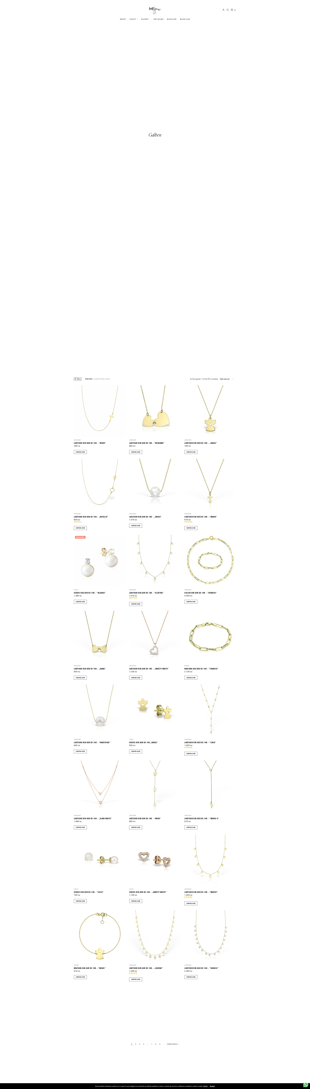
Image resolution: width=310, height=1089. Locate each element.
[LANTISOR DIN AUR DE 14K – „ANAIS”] (155, 484)
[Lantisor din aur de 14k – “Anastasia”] (100, 710)
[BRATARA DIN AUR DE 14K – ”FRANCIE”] (210, 636)
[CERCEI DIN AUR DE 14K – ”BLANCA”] (100, 560)
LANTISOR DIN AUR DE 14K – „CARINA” (146, 968)
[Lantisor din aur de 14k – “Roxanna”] (155, 411)
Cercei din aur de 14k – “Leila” (89, 892)
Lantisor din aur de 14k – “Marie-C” (201, 818)
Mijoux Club (185, 19)
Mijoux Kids (172, 19)
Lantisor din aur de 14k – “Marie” (200, 516)
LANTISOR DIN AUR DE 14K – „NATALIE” (91, 516)
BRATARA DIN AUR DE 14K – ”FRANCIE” (201, 668)
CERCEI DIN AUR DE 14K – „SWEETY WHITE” (148, 892)
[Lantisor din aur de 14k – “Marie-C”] (210, 786)
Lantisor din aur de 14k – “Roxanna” (146, 443)
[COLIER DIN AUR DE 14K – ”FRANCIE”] (210, 560)
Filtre (79, 379)
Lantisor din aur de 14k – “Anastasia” (92, 742)
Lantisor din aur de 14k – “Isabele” (201, 968)
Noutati (123, 19)
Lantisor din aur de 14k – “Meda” (90, 443)
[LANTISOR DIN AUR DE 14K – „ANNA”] (100, 636)
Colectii (133, 19)
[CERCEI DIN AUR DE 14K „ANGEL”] (155, 710)
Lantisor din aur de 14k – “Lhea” (200, 742)
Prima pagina (88, 379)
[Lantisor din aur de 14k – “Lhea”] (210, 710)
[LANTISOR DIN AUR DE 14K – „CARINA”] (155, 936)
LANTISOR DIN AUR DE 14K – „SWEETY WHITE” (149, 668)
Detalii (205, 1086)
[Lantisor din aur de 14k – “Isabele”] (210, 936)
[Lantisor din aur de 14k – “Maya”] (155, 786)
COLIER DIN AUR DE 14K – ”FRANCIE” (200, 592)
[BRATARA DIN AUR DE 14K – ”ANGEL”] (100, 936)
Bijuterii (144, 19)
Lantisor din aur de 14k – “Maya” (145, 818)
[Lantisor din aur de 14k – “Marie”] (210, 484)
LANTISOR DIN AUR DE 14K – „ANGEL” (200, 443)
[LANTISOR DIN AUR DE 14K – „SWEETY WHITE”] (155, 636)
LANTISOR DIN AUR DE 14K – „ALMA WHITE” (93, 818)
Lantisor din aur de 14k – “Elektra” (146, 592)
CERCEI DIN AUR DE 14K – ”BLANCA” (90, 592)
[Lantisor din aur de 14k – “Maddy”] (210, 860)
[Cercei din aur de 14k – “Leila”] (100, 860)
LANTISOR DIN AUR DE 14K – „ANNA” (90, 668)
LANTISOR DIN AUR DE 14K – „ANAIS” (145, 516)
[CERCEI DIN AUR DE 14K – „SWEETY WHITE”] (155, 860)
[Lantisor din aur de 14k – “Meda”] (100, 411)
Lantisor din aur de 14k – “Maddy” (201, 892)
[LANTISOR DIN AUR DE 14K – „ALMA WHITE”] (100, 786)
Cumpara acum (80, 452)
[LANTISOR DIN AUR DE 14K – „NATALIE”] (100, 484)
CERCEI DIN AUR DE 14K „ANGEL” (143, 742)
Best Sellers (158, 19)
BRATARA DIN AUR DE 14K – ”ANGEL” (90, 968)
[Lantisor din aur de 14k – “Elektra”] (155, 560)
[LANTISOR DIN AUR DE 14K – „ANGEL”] (210, 411)
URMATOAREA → (173, 1044)
